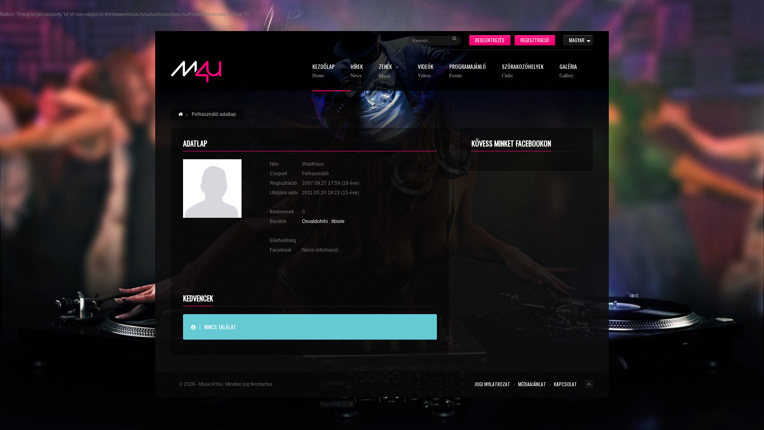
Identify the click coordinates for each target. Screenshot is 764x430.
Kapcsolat (565, 384)
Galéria (568, 71)
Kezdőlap (323, 71)
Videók (425, 71)
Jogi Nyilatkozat (492, 384)
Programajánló (467, 71)
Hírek (357, 71)
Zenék (386, 71)
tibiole (338, 221)
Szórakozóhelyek (523, 71)
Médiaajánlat (532, 384)
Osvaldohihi (315, 221)
